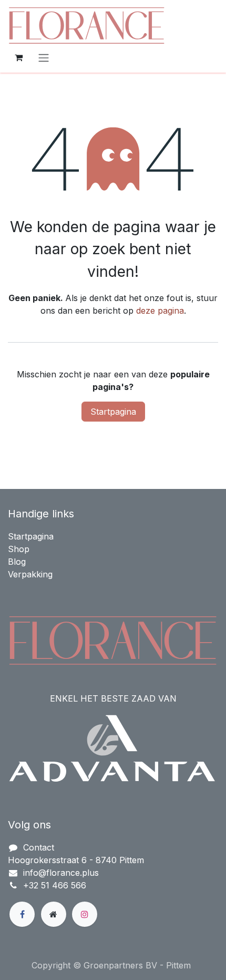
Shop (18, 549)
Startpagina (113, 411)
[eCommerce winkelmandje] (18, 57)
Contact (38, 847)
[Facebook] (22, 914)
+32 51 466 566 (54, 885)
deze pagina (160, 310)
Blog (17, 561)
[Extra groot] (53, 914)
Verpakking (30, 574)
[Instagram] (84, 914)
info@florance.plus (61, 872)
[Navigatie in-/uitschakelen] (43, 57)
